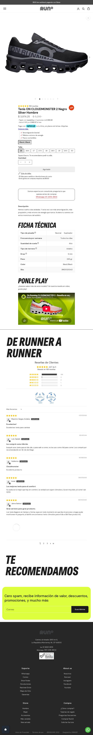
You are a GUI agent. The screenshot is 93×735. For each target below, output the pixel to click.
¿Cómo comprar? (67, 708)
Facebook (67, 684)
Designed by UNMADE (70, 732)
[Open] (5, 729)
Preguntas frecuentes (67, 715)
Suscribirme (80, 609)
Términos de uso (37, 732)
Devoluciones (25, 684)
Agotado (46, 169)
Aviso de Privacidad (22, 732)
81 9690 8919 (47, 647)
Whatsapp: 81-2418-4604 (46, 197)
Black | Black (25, 142)
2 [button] (43, 543)
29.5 (65, 151)
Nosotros (67, 674)
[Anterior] (35, 98)
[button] (23, 106)
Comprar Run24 (67, 719)
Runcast (67, 677)
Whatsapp (25, 674)
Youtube (67, 687)
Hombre (25, 708)
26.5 (27, 151)
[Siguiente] (57, 98)
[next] (89, 57)
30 (72, 151)
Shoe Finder (25, 681)
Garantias (25, 694)
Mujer (25, 712)
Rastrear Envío (25, 687)
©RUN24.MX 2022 (53, 732)
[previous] (3, 57)
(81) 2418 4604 (50, 650)
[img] (11, 416)
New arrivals (25, 722)
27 (34, 151)
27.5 (40, 151)
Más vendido (26, 719)
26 (21, 151)
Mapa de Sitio (25, 691)
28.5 (52, 151)
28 (46, 151)
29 (59, 151)
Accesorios (25, 715)
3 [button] (47, 543)
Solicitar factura (67, 722)
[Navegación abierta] (4, 9)
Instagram (67, 681)
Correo (25, 677)
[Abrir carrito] (88, 8)
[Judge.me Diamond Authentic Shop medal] (39, 397)
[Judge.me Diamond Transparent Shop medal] (51, 397)
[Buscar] (83, 8)
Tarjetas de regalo (67, 712)
